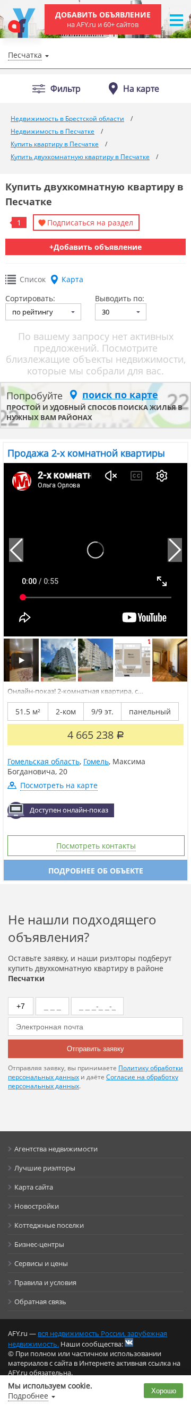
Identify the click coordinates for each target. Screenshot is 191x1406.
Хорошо (163, 1391)
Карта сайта (33, 1187)
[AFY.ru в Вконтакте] (129, 1342)
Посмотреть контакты (96, 846)
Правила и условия (45, 1282)
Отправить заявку (95, 1049)
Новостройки (36, 1206)
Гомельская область (43, 761)
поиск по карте (120, 394)
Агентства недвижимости (56, 1149)
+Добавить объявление (95, 247)
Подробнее (28, 1396)
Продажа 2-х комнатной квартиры (86, 453)
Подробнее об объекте (95, 871)
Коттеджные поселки (49, 1225)
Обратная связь (40, 1301)
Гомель (96, 761)
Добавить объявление (103, 19)
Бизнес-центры (39, 1244)
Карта (72, 279)
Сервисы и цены (41, 1263)
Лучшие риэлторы (44, 1168)
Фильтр (65, 88)
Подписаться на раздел (90, 222)
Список (33, 279)
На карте (141, 88)
